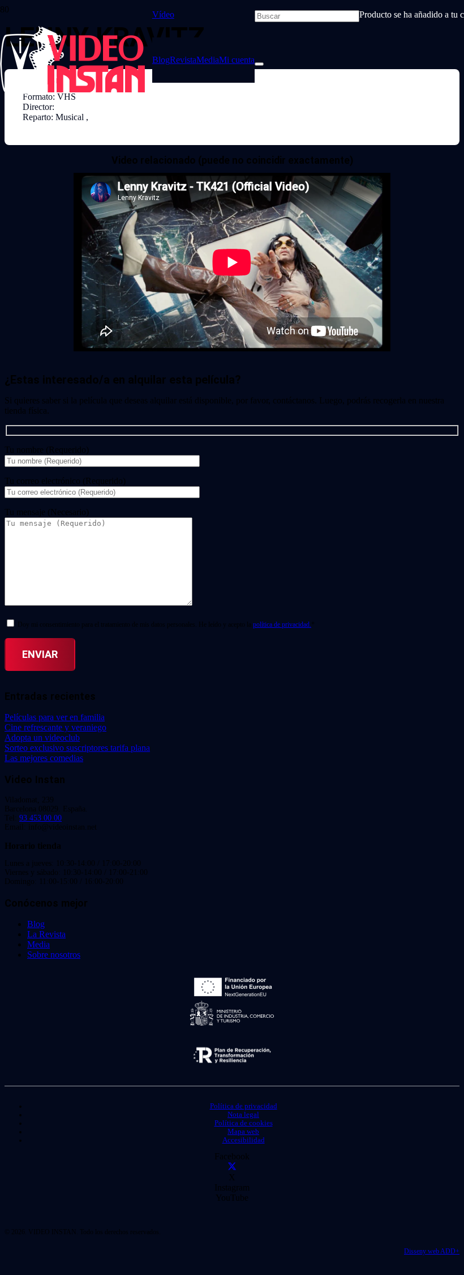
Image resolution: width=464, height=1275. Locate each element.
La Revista (46, 934)
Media (38, 944)
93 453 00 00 (40, 818)
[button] (167, 14)
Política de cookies (243, 1123)
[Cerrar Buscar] (259, 64)
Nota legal (243, 1115)
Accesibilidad (243, 1140)
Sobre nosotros (53, 954)
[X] (232, 1167)
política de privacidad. (282, 624)
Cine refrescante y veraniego (55, 727)
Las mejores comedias (44, 758)
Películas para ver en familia (55, 717)
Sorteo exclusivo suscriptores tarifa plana (77, 748)
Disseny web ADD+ (431, 1251)
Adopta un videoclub (42, 737)
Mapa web (243, 1132)
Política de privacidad (243, 1106)
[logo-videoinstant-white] (72, 91)
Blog (36, 924)
